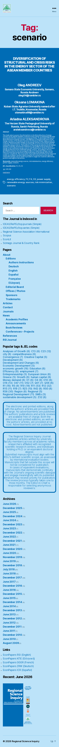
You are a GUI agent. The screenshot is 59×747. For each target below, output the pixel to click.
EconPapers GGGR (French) (18, 662)
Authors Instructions (21, 262)
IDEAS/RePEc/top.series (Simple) (21, 227)
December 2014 (12, 602)
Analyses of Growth (16, 351)
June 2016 (9, 589)
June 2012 (9, 622)
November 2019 (12, 557)
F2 (27, 179)
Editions (11, 258)
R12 (47, 385)
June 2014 (9, 606)
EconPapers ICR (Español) (17, 670)
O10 (47, 380)
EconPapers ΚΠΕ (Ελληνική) (19, 658)
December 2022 (12, 532)
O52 (29, 382)
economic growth (15, 368)
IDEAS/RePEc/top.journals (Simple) (22, 224)
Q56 (49, 382)
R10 (25, 385)
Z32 (42, 397)
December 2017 (12, 577)
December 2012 (12, 618)
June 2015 (9, 598)
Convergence (13, 357)
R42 (38, 388)
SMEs (40, 394)
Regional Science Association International (26, 231)
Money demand (14, 380)
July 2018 (9, 569)
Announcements (16, 323)
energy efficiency (16, 179)
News (6, 315)
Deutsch (14, 266)
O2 (34, 179)
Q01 (39, 382)
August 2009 (11, 643)
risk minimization (43, 182)
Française (15, 278)
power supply (43, 179)
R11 (36, 385)
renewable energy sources (20, 182)
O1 (30, 380)
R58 (8, 391)
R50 (47, 388)
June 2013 (9, 614)
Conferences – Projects (20, 331)
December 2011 (12, 626)
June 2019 (9, 561)
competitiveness (24, 354)
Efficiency (11, 371)
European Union (39, 374)
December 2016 (12, 585)
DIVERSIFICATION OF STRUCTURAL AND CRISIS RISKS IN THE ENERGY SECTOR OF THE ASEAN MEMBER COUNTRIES (29, 64)
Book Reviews (14, 327)
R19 (17, 388)
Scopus (7, 235)
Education (37, 368)
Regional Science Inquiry (25, 741)
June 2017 (9, 581)
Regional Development (18, 394)
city (7, 354)
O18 (8, 382)
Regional (35, 391)
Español (13, 274)
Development (13, 359)
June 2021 (9, 544)
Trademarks (13, 299)
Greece (9, 377)
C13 (35, 351)
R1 (7, 385)
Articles (7, 303)
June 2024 (9, 520)
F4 (30, 179)
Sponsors (11, 295)
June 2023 (9, 528)
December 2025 (12, 508)
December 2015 (12, 594)
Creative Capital (35, 357)
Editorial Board (15, 287)
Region (20, 391)
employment (29, 371)
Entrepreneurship (15, 374)
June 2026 (9, 503)
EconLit (7, 239)
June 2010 (9, 639)
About (6, 254)
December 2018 (12, 565)
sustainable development (20, 397)
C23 (46, 351)
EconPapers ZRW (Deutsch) (18, 666)
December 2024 (12, 516)
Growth (23, 377)
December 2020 (12, 549)
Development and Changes (21, 362)
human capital (41, 377)
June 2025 (9, 512)
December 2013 (12, 610)
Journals (8, 311)
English (13, 270)
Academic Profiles (17, 319)
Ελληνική (14, 282)
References (10, 335)
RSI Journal (9, 339)
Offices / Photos (15, 291)
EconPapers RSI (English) (17, 654)
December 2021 (12, 540)
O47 (19, 382)
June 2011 (9, 630)
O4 (38, 380)
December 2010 (12, 634)
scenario (11, 185)
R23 (28, 388)
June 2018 (9, 573)
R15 (7, 388)
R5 (15, 385)
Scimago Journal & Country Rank (21, 243)
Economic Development (19, 365)
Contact (8, 307)
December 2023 (12, 524)
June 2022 (9, 536)
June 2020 (9, 553)
